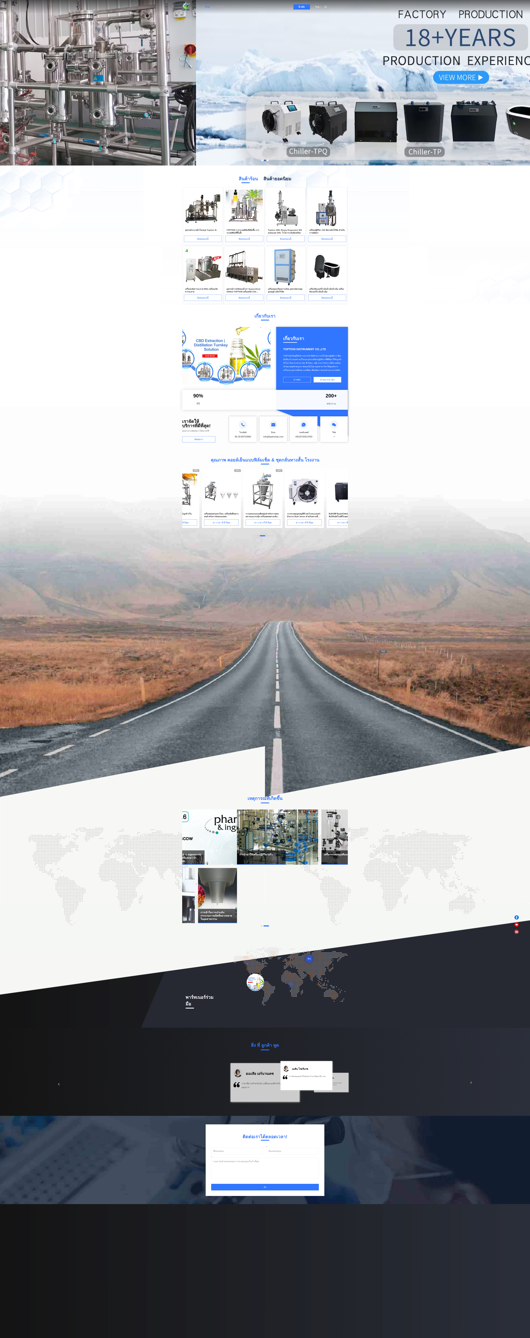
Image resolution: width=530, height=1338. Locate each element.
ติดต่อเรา (284, 7)
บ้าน (207, 7)
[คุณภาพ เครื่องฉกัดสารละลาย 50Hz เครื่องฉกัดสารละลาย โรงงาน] (202, 267)
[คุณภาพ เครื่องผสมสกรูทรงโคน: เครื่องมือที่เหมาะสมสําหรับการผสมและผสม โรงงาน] (243, 490)
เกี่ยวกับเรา (220, 7)
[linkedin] (516, 931)
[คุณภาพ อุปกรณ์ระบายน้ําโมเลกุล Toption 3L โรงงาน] (202, 208)
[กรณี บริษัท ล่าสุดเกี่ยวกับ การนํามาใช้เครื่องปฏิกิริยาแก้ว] (222, 837)
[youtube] (516, 924)
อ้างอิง (302, 7)
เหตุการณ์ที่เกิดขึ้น (254, 7)
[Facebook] (516, 917)
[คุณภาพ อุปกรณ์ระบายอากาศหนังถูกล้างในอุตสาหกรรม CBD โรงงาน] (201, 490)
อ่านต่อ (297, 379)
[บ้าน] (186, 7)
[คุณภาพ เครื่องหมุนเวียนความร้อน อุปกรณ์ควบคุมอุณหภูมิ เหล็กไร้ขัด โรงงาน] (285, 267)
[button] (58, 1084)
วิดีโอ (271, 7)
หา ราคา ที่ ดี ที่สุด (201, 522)
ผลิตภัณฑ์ (235, 7)
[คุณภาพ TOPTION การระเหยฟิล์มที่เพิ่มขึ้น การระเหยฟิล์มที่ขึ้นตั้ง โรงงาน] (244, 208)
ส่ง (265, 1187)
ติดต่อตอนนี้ (203, 239)
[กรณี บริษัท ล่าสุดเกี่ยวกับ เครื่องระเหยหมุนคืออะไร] (307, 837)
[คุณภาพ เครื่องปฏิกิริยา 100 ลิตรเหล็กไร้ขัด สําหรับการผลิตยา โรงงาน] (327, 208)
